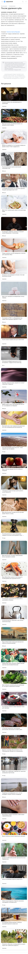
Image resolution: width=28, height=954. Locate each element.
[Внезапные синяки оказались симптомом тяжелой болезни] (14, 810)
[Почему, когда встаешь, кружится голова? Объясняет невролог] (14, 378)
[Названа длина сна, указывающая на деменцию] (14, 97)
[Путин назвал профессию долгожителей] (14, 335)
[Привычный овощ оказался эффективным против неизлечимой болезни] (14, 659)
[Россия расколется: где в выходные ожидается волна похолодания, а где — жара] (14, 529)
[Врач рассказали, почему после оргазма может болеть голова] (14, 508)
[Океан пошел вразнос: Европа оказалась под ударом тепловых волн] (14, 896)
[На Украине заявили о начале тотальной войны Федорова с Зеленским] (14, 227)
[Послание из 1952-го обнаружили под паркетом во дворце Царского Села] (14, 313)
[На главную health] (9, 1)
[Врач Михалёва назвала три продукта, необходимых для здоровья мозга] (14, 572)
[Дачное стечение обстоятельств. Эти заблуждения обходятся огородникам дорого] (14, 745)
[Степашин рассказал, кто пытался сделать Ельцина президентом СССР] (14, 184)
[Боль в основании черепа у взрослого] (14, 875)
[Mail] (4, 1)
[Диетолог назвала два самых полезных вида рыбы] (14, 205)
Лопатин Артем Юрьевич (13, 32)
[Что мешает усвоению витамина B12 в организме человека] (14, 594)
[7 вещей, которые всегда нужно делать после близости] (14, 486)
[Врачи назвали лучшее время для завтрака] (14, 831)
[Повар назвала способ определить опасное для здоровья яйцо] (14, 249)
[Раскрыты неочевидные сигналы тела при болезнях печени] (14, 270)
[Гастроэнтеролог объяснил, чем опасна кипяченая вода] (14, 616)
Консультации (4, 6)
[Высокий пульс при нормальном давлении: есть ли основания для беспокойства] (14, 421)
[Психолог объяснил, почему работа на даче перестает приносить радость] (14, 939)
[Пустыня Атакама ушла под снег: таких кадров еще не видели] (14, 443)
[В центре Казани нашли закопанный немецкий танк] (14, 162)
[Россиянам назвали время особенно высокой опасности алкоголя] (14, 918)
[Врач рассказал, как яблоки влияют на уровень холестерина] (14, 119)
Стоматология (12, 6)
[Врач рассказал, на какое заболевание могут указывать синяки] (14, 551)
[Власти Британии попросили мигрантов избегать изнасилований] (14, 637)
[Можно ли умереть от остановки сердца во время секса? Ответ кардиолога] (14, 141)
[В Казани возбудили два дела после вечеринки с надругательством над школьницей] (14, 356)
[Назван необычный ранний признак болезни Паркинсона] (14, 853)
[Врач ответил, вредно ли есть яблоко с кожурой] (14, 464)
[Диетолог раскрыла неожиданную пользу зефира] (14, 292)
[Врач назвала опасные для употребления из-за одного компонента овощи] (14, 680)
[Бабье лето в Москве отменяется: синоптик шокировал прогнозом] (14, 767)
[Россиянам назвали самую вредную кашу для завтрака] (14, 702)
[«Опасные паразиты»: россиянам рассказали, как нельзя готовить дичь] (14, 723)
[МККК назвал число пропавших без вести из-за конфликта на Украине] (14, 400)
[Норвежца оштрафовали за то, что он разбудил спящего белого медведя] (14, 788)
